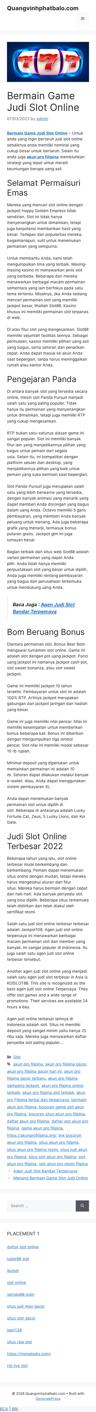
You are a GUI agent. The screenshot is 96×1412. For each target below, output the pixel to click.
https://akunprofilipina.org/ (31, 1135)
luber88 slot (18, 1258)
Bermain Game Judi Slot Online (37, 133)
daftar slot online (23, 1247)
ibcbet (13, 1270)
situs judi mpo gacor (26, 1306)
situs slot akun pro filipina (52, 1157)
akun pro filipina (43, 157)
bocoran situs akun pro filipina (57, 1114)
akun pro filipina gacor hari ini (34, 1071)
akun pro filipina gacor (65, 1064)
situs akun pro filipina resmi (32, 1149)
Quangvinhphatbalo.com (43, 8)
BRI (15, 1409)
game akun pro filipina (42, 1128)
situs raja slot (19, 1342)
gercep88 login (20, 1294)
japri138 (14, 1330)
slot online (16, 1282)
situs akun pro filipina (59, 1142)
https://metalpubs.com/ (29, 1353)
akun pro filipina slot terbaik (48, 1092)
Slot (17, 1057)
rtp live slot (17, 1365)
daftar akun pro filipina (28, 1121)
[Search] (82, 1206)
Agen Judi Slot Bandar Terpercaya (45, 1171)
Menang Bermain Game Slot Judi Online (50, 1178)
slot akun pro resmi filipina (63, 1163)
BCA (4, 1409)
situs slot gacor (21, 1318)
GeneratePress (48, 1398)
